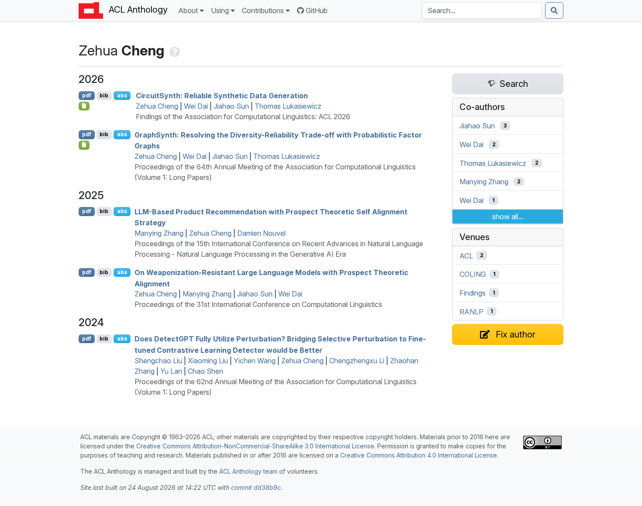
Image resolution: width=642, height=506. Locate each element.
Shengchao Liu (158, 360)
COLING (472, 274)
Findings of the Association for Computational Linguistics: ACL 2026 (243, 116)
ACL (466, 255)
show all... (507, 216)
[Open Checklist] (84, 106)
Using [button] (220, 10)
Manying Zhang (159, 233)
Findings (472, 293)
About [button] (188, 10)
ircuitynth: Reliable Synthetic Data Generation (222, 95)
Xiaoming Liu (208, 360)
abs (122, 95)
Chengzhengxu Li (356, 360)
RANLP (471, 311)
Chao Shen (205, 371)
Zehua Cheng (157, 106)
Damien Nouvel (261, 233)
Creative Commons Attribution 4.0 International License (418, 455)
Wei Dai (196, 106)
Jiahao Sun (231, 106)
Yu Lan (171, 371)
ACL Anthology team (248, 471)
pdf (86, 95)
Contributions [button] (263, 10)
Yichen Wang (255, 360)
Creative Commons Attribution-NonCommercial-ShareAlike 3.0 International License (255, 446)
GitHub (317, 10)
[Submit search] (554, 10)
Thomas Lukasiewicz (288, 106)
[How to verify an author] (174, 50)
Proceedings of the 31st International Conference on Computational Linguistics (258, 304)
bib (104, 95)
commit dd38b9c (256, 487)
